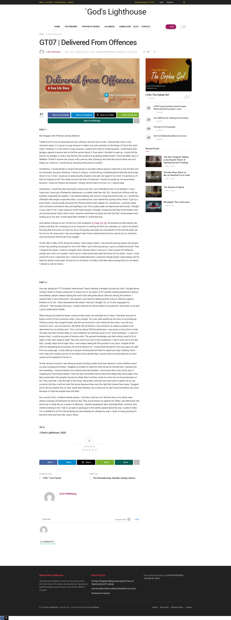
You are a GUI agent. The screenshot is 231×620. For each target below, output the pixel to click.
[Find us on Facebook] (180, 2)
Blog (136, 27)
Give (172, 27)
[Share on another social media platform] (137, 120)
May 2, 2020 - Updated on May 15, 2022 (80, 52)
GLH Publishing (53, 52)
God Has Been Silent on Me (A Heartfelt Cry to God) (113, 589)
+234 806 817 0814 (152, 578)
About (41, 2)
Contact (71, 2)
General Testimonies (54, 34)
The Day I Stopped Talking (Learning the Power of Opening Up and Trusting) (176, 160)
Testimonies (71, 27)
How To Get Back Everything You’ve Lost (170, 136)
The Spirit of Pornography (164, 127)
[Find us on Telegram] (177, 2)
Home (57, 27)
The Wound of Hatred (174, 187)
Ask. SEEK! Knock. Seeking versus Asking (171, 118)
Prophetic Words (91, 27)
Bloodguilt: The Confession (177, 202)
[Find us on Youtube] (187, 2)
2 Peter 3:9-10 (99, 223)
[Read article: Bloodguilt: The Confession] (154, 206)
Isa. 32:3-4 (86, 607)
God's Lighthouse (51, 607)
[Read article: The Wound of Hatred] (154, 191)
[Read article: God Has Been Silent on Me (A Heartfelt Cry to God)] (154, 177)
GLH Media (110, 27)
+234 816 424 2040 (174, 575)
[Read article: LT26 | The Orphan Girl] (169, 74)
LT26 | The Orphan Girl (157, 94)
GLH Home (49, 2)
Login (161, 2)
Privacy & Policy (60, 2)
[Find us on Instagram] (191, 2)
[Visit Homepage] (115, 14)
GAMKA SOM (125, 27)
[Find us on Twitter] (184, 2)
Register (169, 2)
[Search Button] (191, 26)
